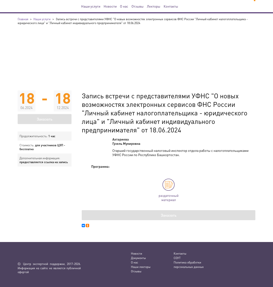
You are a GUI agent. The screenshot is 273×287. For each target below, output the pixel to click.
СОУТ (177, 258)
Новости (110, 6)
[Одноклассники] (87, 225)
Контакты (171, 6)
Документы (138, 258)
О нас (124, 6)
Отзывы (137, 6)
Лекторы (153, 6)
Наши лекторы (140, 267)
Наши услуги (90, 6)
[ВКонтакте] (83, 225)
